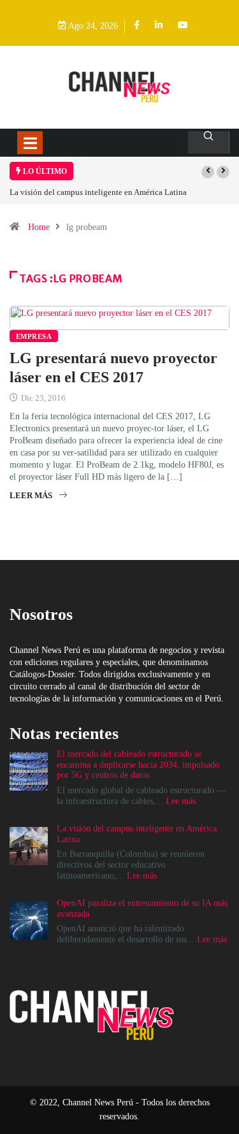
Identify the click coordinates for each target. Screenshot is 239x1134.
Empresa (34, 336)
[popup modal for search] (208, 142)
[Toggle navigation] (30, 143)
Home (39, 227)
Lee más (181, 801)
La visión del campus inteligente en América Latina (98, 192)
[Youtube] (183, 26)
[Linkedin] (159, 26)
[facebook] (137, 26)
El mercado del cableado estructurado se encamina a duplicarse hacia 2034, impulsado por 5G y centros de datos (138, 764)
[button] (207, 172)
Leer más (31, 495)
